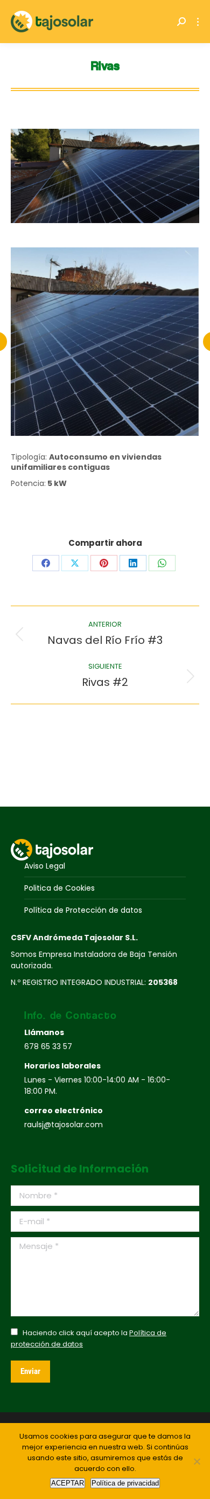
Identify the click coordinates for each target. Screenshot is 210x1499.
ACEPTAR (67, 1483)
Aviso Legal (44, 865)
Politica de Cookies (59, 888)
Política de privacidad (125, 1483)
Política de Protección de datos (83, 910)
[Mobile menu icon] (198, 22)
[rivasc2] (104, 341)
